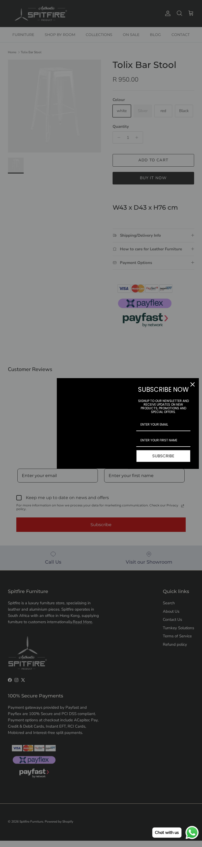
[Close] (192, 384)
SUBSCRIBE (163, 456)
